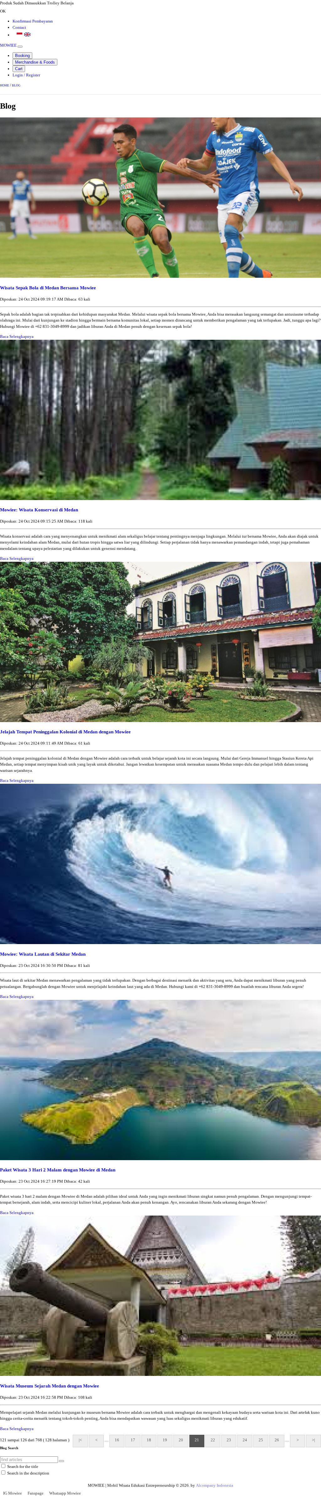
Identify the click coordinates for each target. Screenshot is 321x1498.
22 (213, 1440)
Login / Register (26, 75)
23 (229, 1440)
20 (181, 1440)
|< (80, 1440)
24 (245, 1440)
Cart (19, 68)
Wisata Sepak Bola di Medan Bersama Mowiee (48, 287)
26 (277, 1440)
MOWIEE (8, 45)
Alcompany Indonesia (214, 1485)
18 (149, 1440)
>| (313, 1440)
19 (165, 1440)
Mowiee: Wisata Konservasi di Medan (39, 509)
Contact (19, 27)
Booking (22, 55)
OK (3, 11)
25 (261, 1440)
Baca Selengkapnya (17, 336)
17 (133, 1440)
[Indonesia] (19, 34)
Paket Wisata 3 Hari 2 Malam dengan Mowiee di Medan (57, 1169)
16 (117, 1440)
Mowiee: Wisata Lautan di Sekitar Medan (43, 954)
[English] (27, 34)
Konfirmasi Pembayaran (33, 21)
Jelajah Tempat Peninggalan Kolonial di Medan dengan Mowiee (65, 731)
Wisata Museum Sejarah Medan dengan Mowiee (49, 1385)
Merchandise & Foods (35, 62)
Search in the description (28, 1473)
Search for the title (22, 1466)
